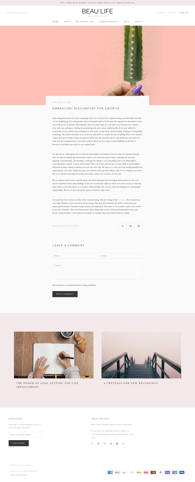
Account (160, 13)
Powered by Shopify (19, 475)
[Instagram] (105, 443)
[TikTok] (123, 443)
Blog (127, 22)
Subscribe (18, 443)
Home (56, 22)
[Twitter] (98, 443)
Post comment (65, 294)
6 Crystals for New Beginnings (131, 383)
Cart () (183, 13)
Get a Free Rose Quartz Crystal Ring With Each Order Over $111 (97, 3)
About (138, 22)
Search (171, 13)
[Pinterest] (111, 443)
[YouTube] (117, 443)
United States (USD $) (17, 13)
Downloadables (109, 22)
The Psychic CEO (84, 22)
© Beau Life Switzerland (24, 471)
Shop (67, 22)
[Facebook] (92, 443)
